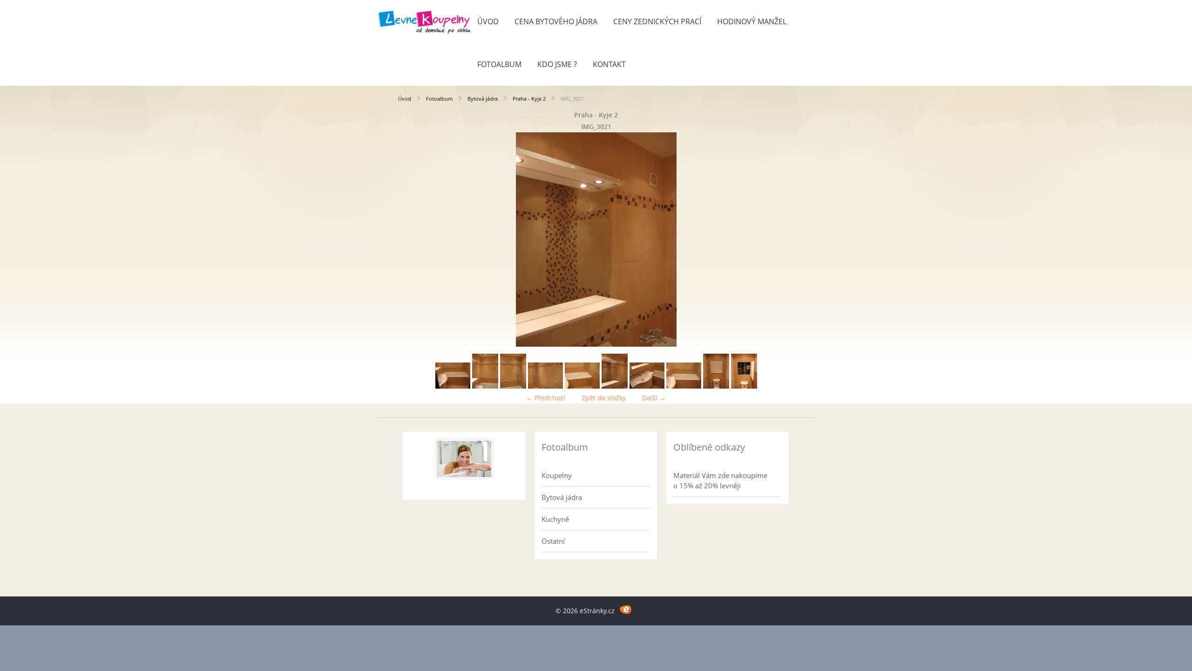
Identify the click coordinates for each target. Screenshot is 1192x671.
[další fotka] (778, 239)
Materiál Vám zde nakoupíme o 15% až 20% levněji (720, 480)
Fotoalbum (499, 64)
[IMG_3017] (485, 386)
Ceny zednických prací (657, 21)
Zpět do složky (604, 397)
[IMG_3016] (452, 386)
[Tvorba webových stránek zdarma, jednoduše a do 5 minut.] (625, 609)
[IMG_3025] (744, 386)
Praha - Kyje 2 (529, 98)
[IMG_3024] (716, 386)
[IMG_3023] (683, 386)
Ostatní (553, 541)
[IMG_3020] (582, 386)
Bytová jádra (482, 98)
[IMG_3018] (513, 386)
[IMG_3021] (615, 386)
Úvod (488, 21)
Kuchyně (555, 519)
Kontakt (609, 64)
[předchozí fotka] (413, 239)
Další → (654, 397)
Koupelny (557, 475)
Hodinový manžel (751, 21)
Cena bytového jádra (556, 21)
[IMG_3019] (545, 386)
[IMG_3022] (647, 386)
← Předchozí (545, 397)
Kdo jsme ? (557, 64)
